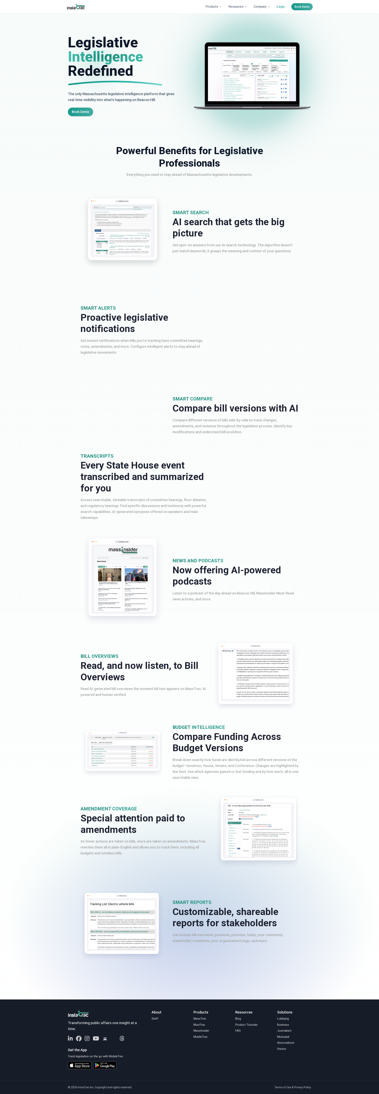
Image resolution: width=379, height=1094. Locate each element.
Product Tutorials (246, 1025)
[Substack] (105, 1039)
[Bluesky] (113, 1039)
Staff (155, 1018)
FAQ (238, 1030)
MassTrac (199, 1018)
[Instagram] (87, 1039)
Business (283, 1025)
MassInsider (201, 1030)
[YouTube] (96, 1039)
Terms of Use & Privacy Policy (292, 1087)
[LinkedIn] (70, 1039)
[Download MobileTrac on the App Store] (80, 1065)
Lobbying (283, 1018)
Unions (281, 1049)
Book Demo (302, 6)
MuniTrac (199, 1025)
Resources (235, 6)
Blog (238, 1018)
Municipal (283, 1037)
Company (260, 6)
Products (211, 6)
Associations (285, 1042)
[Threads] (122, 1039)
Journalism (284, 1030)
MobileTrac (200, 1037)
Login (281, 6)
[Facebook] (79, 1039)
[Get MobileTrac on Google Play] (106, 1065)
